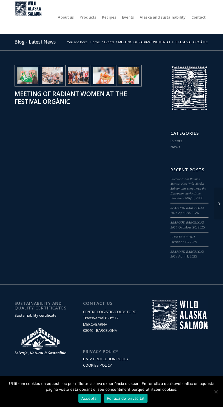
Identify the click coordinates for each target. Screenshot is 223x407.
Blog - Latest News (35, 42)
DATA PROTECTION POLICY (106, 358)
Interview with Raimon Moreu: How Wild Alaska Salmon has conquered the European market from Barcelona (188, 188)
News (175, 147)
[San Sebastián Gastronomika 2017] (218, 203)
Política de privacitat (126, 398)
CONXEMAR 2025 (182, 237)
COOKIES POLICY (97, 365)
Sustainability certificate (36, 315)
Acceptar (89, 398)
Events (109, 42)
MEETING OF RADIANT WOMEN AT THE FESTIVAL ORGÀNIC (71, 98)
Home (95, 42)
